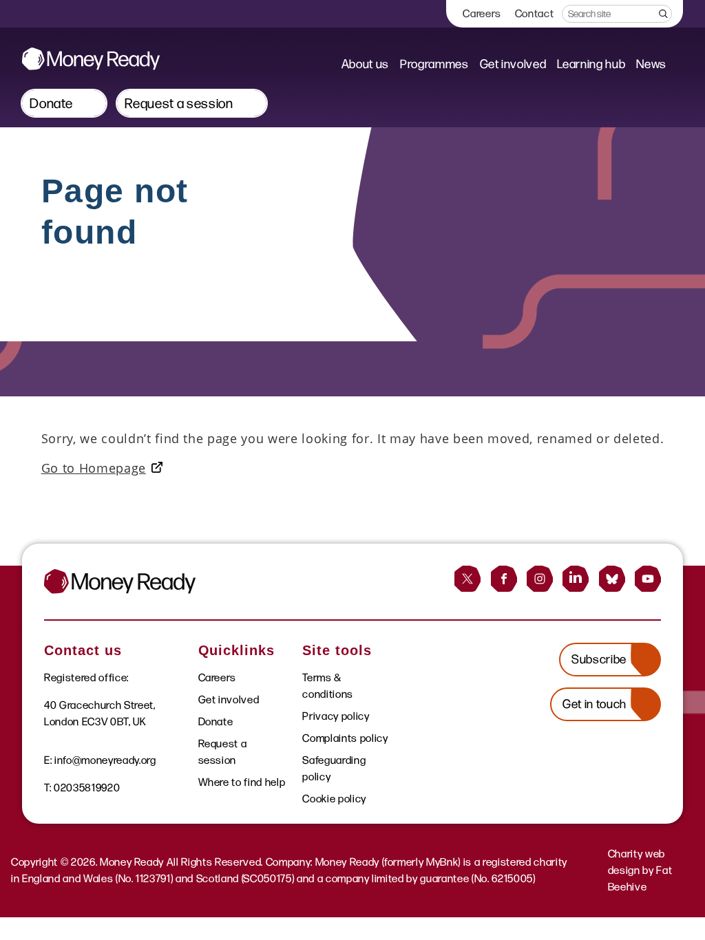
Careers (482, 13)
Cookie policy (334, 798)
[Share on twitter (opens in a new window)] (467, 579)
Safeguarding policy (334, 768)
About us (365, 64)
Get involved (513, 64)
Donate (51, 103)
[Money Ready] (91, 58)
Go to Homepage (93, 468)
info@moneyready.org (105, 760)
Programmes (434, 64)
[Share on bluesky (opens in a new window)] (612, 579)
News (651, 64)
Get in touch (594, 704)
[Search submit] (662, 14)
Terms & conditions (327, 686)
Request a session (179, 103)
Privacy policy (335, 716)
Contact (534, 13)
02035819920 (87, 787)
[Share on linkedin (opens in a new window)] (575, 579)
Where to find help (242, 782)
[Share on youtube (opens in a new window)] (648, 579)
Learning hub (591, 64)
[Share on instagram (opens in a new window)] (540, 579)
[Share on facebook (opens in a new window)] (504, 579)
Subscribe (599, 659)
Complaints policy (345, 738)
